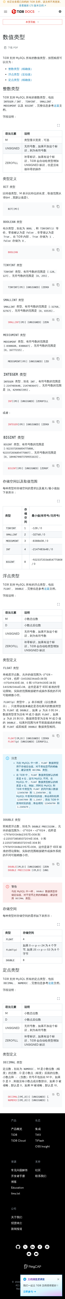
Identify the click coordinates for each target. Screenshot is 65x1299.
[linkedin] (32, 1246)
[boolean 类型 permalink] (25, 221)
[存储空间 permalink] (19, 909)
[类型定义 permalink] (19, 178)
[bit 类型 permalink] (18, 186)
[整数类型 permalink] (22, 89)
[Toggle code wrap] (53, 206)
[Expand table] (58, 125)
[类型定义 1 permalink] (19, 660)
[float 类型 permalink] (21, 667)
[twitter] (25, 1246)
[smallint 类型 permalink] (27, 299)
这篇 (56, 105)
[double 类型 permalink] (23, 819)
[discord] (29, 1253)
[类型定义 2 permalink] (19, 1054)
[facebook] (40, 1246)
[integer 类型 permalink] (29, 374)
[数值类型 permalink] (28, 37)
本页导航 (30, 22)
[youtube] (36, 1253)
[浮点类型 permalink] (22, 576)
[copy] (58, 206)
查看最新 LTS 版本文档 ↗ (32, 5)
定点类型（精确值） (20, 80)
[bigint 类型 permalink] (27, 437)
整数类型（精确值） (20, 69)
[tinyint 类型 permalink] (25, 265)
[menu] (5, 11)
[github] (18, 1246)
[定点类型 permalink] (22, 970)
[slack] (47, 1246)
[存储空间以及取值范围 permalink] (40, 481)
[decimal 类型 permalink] (25, 1062)
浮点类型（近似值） (20, 74)
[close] (58, 1279)
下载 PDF (13, 47)
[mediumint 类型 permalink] (28, 334)
